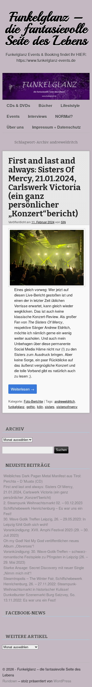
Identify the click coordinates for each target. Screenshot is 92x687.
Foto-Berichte (33, 401)
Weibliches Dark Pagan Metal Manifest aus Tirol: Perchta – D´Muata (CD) (42, 478)
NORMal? (64, 116)
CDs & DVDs (18, 105)
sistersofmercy (67, 406)
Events (13, 116)
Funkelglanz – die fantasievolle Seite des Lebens (46, 29)
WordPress (62, 680)
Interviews (37, 116)
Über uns (15, 127)
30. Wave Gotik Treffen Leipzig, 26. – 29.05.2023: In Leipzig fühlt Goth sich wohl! (44, 521)
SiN (63, 222)
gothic (30, 406)
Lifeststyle (70, 105)
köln (40, 406)
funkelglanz (16, 406)
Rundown (9, 680)
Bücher (45, 105)
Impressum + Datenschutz (56, 127)
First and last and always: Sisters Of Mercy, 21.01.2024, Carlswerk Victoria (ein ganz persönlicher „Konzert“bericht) (44, 187)
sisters (49, 406)
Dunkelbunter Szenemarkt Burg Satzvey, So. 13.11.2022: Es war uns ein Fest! (39, 597)
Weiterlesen (22, 389)
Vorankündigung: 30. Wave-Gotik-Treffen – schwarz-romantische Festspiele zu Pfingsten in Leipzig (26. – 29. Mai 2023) (45, 557)
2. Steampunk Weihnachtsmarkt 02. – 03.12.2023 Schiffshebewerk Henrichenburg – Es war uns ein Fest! (42, 508)
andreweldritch (64, 401)
